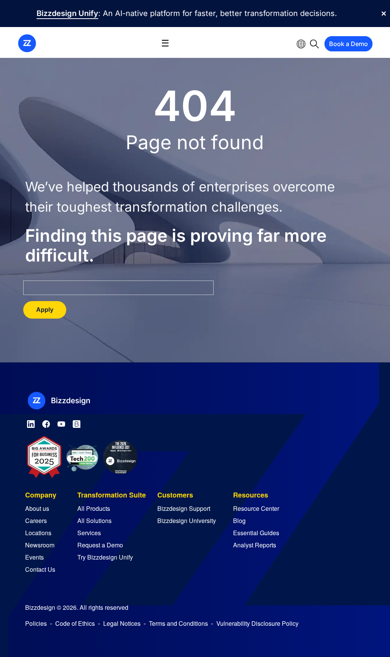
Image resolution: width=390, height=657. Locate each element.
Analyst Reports (254, 545)
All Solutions (94, 520)
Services (89, 532)
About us (37, 508)
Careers (36, 520)
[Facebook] (46, 423)
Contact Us (40, 569)
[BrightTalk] (76, 423)
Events (34, 557)
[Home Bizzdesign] (27, 42)
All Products (93, 508)
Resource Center (256, 508)
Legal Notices (122, 623)
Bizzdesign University (186, 520)
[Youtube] (61, 423)
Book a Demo (348, 44)
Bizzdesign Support (183, 508)
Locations (38, 532)
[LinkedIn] (31, 423)
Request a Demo (100, 545)
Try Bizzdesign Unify (105, 557)
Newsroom (39, 545)
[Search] (314, 43)
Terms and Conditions (178, 623)
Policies (36, 623)
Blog (239, 520)
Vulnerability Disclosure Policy (257, 623)
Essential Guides (256, 532)
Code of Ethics (75, 623)
